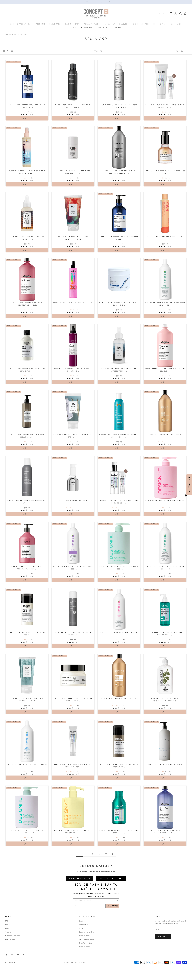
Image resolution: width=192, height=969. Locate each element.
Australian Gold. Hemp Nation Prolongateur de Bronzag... (165, 700)
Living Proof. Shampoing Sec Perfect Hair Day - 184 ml (27, 502)
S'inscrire (163, 937)
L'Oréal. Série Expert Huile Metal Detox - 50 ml (165, 172)
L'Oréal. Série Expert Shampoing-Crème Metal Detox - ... (27, 370)
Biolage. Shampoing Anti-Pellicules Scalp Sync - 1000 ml (165, 568)
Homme (118, 27)
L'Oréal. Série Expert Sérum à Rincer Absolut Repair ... (27, 436)
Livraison (8, 924)
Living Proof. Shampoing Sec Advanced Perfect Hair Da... (119, 106)
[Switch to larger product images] (4, 51)
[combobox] (95, 901)
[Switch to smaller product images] (8, 51)
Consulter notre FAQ (79, 879)
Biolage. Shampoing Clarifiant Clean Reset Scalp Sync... (165, 304)
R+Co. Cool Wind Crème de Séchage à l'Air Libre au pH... (73, 436)
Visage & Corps (104, 27)
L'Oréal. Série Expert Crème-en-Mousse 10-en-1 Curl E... (73, 370)
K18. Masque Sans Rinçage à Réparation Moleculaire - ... (73, 172)
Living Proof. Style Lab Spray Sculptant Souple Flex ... (73, 106)
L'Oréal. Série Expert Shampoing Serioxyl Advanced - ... (119, 238)
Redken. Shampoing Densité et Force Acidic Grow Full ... (119, 832)
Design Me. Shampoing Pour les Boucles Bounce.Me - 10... (73, 832)
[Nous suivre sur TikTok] (24, 954)
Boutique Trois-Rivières (86, 939)
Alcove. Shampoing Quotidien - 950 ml (165, 765)
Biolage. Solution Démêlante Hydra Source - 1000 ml (73, 568)
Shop (15, 34)
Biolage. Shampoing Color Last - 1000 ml (119, 633)
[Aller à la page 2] (112, 854)
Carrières (82, 921)
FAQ (6, 921)
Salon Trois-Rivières (85, 943)
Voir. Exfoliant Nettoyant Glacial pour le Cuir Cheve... (119, 304)
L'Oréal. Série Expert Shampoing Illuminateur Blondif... (165, 832)
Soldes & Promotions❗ (21, 24)
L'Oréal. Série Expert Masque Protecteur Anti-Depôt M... (73, 700)
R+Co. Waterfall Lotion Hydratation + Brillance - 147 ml (27, 700)
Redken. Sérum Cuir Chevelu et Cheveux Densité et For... (165, 634)
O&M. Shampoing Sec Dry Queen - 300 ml (165, 237)
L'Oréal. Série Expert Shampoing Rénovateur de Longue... (27, 304)
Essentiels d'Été (72, 24)
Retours (7, 928)
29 (106, 854)
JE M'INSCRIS (112, 906)
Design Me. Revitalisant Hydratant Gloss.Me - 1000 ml (27, 832)
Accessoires (86, 27)
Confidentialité (10, 939)
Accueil (8, 34)
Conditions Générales (12, 936)
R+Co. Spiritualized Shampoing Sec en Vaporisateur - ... (119, 370)
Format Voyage (91, 24)
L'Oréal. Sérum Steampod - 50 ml (73, 501)
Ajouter (32, 118)
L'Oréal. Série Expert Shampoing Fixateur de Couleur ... (165, 370)
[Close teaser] (186, 495)
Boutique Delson (84, 947)
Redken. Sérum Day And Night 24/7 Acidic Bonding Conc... (119, 502)
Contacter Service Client (87, 932)
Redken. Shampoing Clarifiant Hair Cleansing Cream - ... (119, 172)
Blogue (81, 928)
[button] (189, 484)
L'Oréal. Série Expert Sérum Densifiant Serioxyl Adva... (27, 106)
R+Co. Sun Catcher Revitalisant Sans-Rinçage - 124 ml (27, 238)
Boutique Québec (84, 936)
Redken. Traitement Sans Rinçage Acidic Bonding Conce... (73, 766)
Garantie (8, 932)
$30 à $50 (23, 34)
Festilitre (40, 24)
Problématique (160, 24)
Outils (73, 27)
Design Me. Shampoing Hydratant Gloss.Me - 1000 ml (119, 568)
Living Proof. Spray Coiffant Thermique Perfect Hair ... (73, 634)
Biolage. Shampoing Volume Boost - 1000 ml (27, 765)
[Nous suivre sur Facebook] (6, 954)
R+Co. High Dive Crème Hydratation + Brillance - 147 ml (73, 238)
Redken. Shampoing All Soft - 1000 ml (165, 435)
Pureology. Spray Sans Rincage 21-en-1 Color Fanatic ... (27, 172)
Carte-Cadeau (108, 24)
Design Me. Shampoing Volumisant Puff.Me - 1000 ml (165, 502)
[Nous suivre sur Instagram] (12, 954)
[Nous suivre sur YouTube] (18, 954)
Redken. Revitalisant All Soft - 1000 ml (119, 699)
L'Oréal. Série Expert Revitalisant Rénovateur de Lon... (27, 568)
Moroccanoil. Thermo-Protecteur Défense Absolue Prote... (119, 436)
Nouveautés (54, 24)
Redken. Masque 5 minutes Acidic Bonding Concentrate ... (164, 106)
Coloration (176, 24)
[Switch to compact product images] (12, 51)
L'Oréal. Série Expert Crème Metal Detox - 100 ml (27, 634)
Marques (123, 24)
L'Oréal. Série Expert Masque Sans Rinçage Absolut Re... (119, 766)
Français (160, 13)
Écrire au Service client (111, 879)
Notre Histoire (83, 924)
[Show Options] (117, 901)
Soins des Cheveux (140, 24)
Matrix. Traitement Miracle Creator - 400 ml (73, 303)
